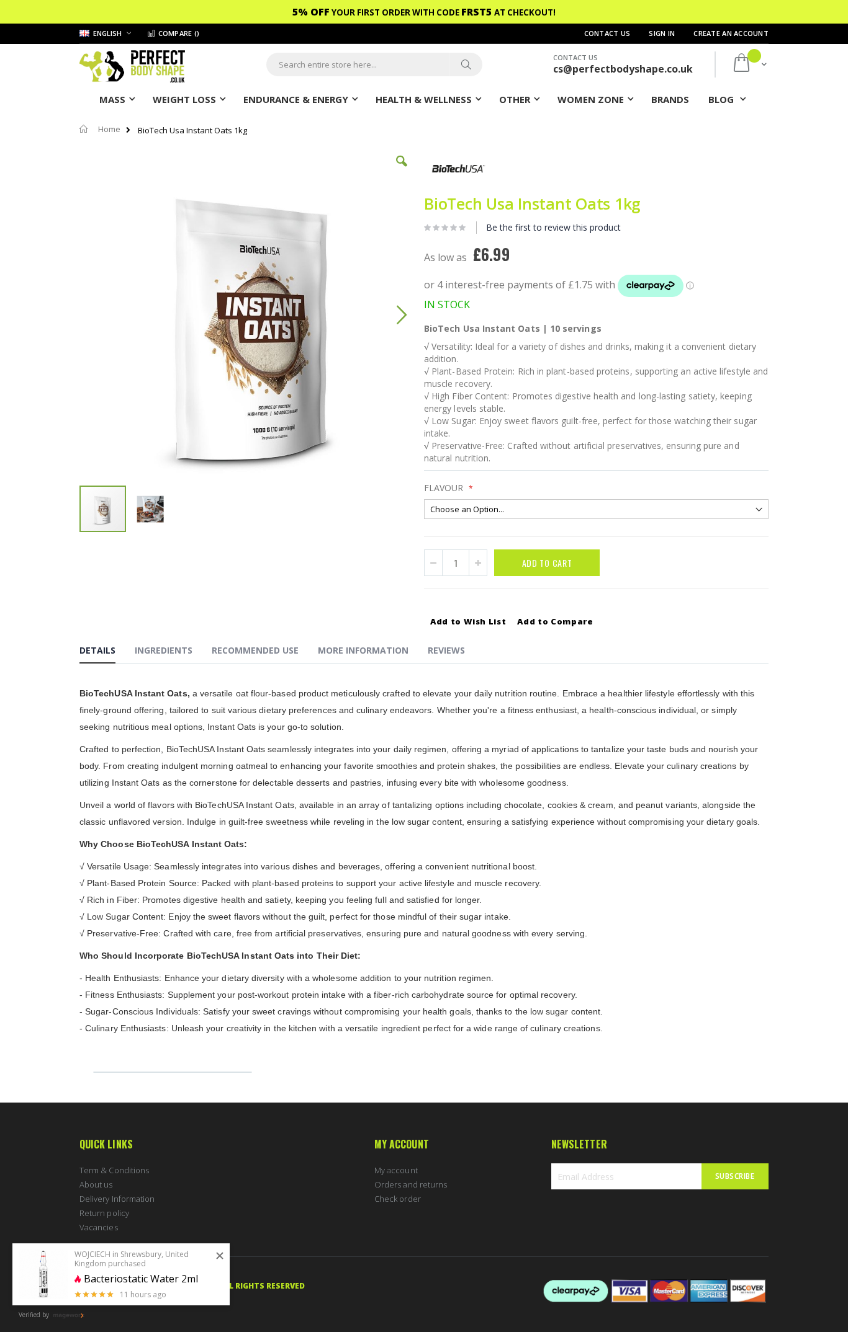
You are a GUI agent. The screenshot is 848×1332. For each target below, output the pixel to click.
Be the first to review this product (553, 227)
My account (396, 1170)
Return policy (104, 1213)
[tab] (106, 652)
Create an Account (731, 33)
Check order (397, 1198)
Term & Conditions (114, 1170)
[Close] (220, 1256)
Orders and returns (410, 1184)
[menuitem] (670, 98)
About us (96, 1184)
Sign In (662, 33)
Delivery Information (117, 1198)
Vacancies (98, 1227)
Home (109, 129)
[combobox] (374, 64)
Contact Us (607, 33)
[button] (401, 170)
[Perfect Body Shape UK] (132, 65)
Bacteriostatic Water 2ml (141, 1279)
